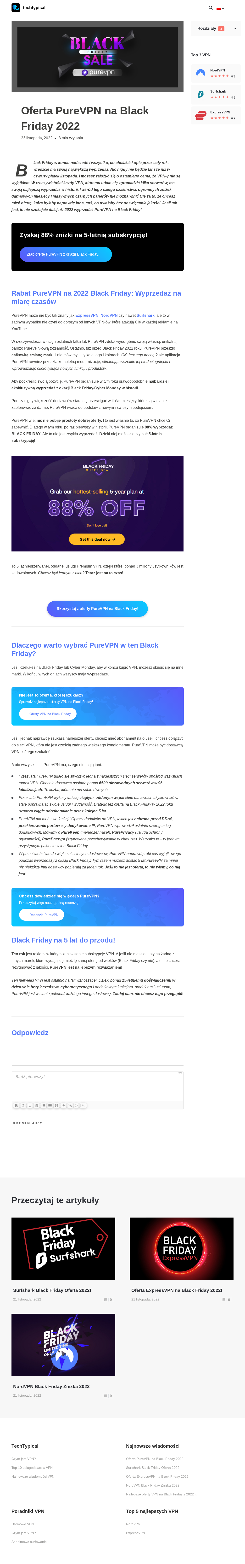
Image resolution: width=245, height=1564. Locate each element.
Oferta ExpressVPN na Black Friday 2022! (157, 1476)
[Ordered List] (43, 1105)
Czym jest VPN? (23, 1459)
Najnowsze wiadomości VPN (32, 1476)
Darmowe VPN (22, 1524)
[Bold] (16, 1105)
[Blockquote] (56, 1105)
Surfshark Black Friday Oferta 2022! (153, 1468)
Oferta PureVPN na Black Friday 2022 (155, 1459)
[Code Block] (63, 1105)
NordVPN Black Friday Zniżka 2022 (152, 1485)
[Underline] (30, 1105)
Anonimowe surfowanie (29, 1542)
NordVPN (133, 1524)
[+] (83, 1105)
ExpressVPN (135, 1533)
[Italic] (23, 1105)
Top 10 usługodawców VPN (32, 1468)
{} (76, 1105)
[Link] (70, 1105)
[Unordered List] (50, 1105)
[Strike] (36, 1105)
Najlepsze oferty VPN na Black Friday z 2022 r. (161, 1494)
